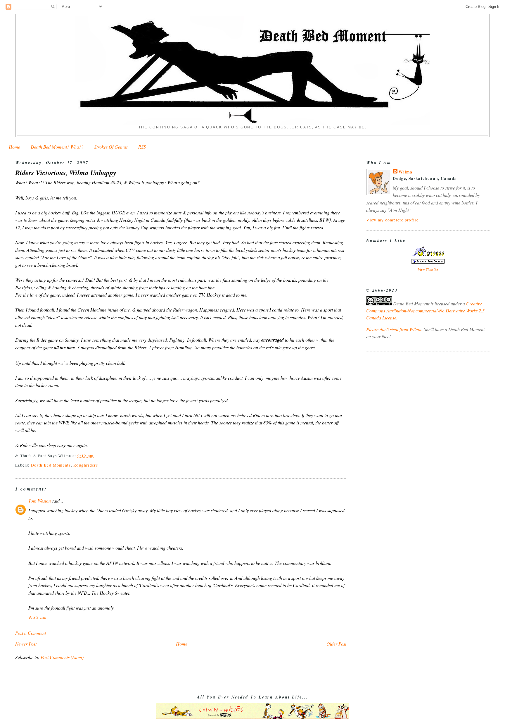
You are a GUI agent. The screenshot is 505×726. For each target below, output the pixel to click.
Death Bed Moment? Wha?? (57, 147)
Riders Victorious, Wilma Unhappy (65, 173)
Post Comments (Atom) (62, 657)
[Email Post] (96, 455)
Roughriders (85, 465)
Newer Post (26, 644)
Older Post (336, 644)
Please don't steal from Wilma (393, 329)
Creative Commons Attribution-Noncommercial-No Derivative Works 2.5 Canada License (425, 310)
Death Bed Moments (51, 465)
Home (14, 147)
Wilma (405, 172)
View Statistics (428, 269)
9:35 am (37, 617)
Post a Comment (30, 633)
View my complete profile (392, 220)
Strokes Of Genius (111, 147)
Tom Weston (39, 501)
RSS (142, 147)
